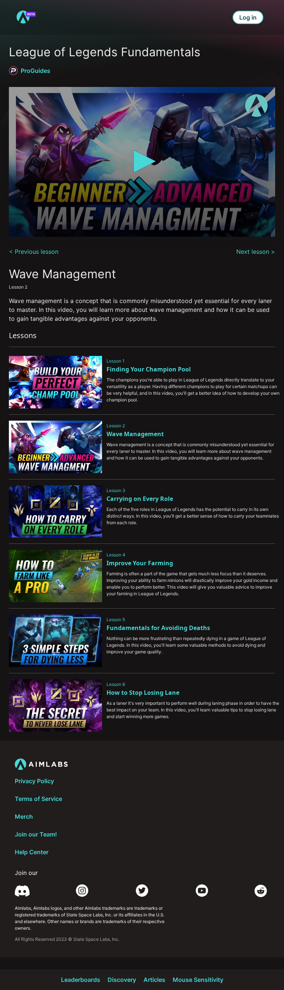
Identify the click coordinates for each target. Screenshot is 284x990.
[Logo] (256, 105)
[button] (142, 161)
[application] (142, 162)
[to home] (26, 17)
